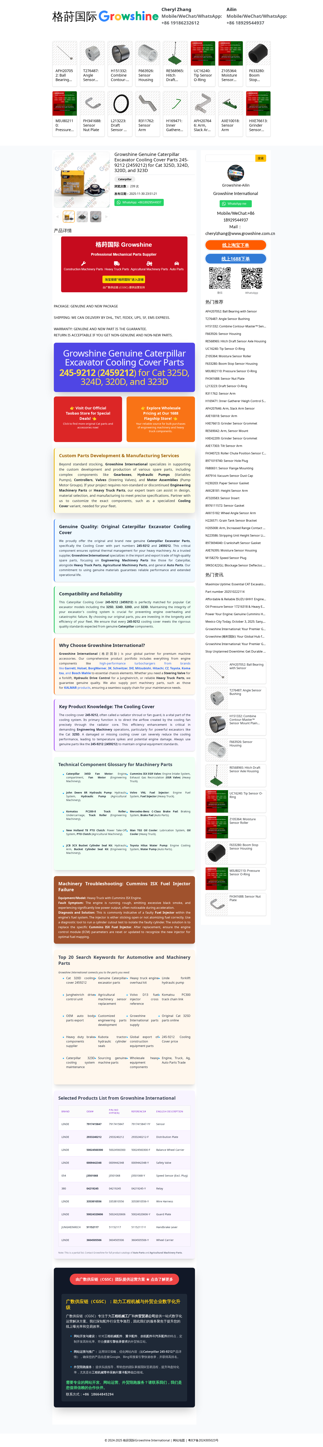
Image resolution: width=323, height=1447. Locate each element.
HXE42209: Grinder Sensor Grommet (231, 438)
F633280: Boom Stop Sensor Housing (231, 364)
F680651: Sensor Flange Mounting (229, 468)
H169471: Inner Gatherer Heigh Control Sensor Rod (241, 401)
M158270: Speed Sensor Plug (225, 558)
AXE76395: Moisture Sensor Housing (231, 550)
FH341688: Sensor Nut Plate (224, 379)
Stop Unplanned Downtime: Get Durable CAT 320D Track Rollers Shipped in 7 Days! (263, 651)
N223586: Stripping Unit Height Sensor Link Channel (242, 535)
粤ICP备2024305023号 (203, 1440)
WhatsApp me (238, 203)
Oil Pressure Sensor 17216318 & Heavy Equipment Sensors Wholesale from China (262, 607)
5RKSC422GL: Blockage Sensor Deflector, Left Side (240, 565)
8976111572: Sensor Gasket (224, 505)
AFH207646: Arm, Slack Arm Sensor (230, 408)
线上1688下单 (236, 258)
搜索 (261, 158)
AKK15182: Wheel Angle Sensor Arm (230, 513)
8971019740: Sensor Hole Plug (226, 461)
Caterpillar (125, 179)
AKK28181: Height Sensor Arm (226, 491)
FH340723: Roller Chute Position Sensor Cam (236, 453)
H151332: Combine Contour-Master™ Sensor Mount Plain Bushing (252, 326)
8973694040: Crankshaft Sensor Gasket (233, 543)
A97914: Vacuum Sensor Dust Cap (229, 476)
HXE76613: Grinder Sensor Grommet (231, 423)
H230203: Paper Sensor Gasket (227, 483)
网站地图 (179, 1440)
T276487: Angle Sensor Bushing (227, 319)
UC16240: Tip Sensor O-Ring (225, 349)
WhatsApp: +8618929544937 (141, 202)
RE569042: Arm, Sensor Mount (226, 431)
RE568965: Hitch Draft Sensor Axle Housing (235, 341)
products (77, 688)
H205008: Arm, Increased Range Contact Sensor (239, 528)
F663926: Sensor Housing (223, 334)
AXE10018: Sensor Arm (221, 416)
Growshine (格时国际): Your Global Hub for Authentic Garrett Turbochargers (259, 636)
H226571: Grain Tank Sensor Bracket (231, 520)
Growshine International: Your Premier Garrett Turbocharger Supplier (254, 629)
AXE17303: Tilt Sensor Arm (223, 446)
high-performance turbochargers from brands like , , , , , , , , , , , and (124, 668)
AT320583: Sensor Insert (222, 498)
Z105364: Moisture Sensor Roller (228, 356)
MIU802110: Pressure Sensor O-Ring (231, 371)
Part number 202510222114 (224, 592)
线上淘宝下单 (235, 245)
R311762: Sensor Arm (220, 393)
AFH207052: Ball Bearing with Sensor (231, 311)
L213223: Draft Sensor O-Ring (226, 386)
